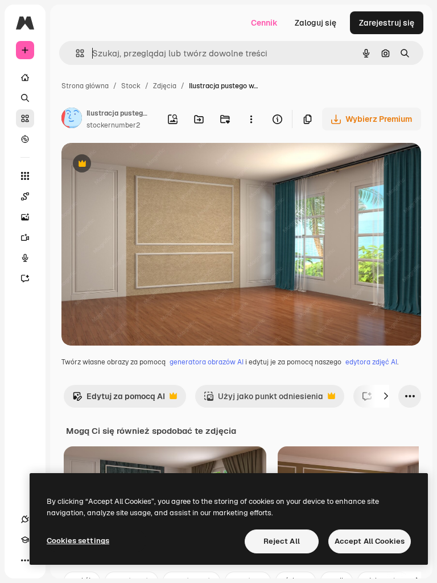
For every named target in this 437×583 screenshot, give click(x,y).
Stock (131, 86)
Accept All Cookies (370, 541)
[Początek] (25, 77)
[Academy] (25, 540)
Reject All (281, 541)
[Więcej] (25, 560)
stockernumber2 (113, 125)
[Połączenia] (25, 519)
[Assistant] (25, 278)
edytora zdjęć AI (371, 362)
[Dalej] (386, 396)
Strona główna (85, 86)
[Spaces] (25, 196)
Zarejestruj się (386, 23)
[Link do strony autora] (71, 120)
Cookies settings (78, 540)
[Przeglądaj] (25, 139)
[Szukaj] (25, 98)
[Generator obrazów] (25, 217)
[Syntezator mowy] (25, 258)
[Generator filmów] (25, 237)
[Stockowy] (25, 118)
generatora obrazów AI (207, 362)
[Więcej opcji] (251, 119)
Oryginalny (140, 164)
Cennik (264, 23)
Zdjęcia (164, 86)
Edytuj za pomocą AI (118, 399)
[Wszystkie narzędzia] (25, 176)
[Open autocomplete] (75, 53)
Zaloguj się (315, 23)
